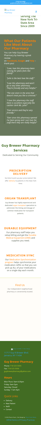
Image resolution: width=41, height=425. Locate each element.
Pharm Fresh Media (31, 417)
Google (21, 60)
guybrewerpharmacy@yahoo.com (17, 371)
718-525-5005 (15, 366)
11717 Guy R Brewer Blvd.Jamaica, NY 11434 (16, 354)
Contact (9, 409)
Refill (8, 406)
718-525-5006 (13, 368)
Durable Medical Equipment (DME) (21, 236)
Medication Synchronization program (20, 261)
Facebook (12, 60)
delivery (12, 181)
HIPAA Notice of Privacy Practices (20, 420)
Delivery (9, 400)
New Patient (10, 403)
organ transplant (19, 205)
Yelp (32, 60)
